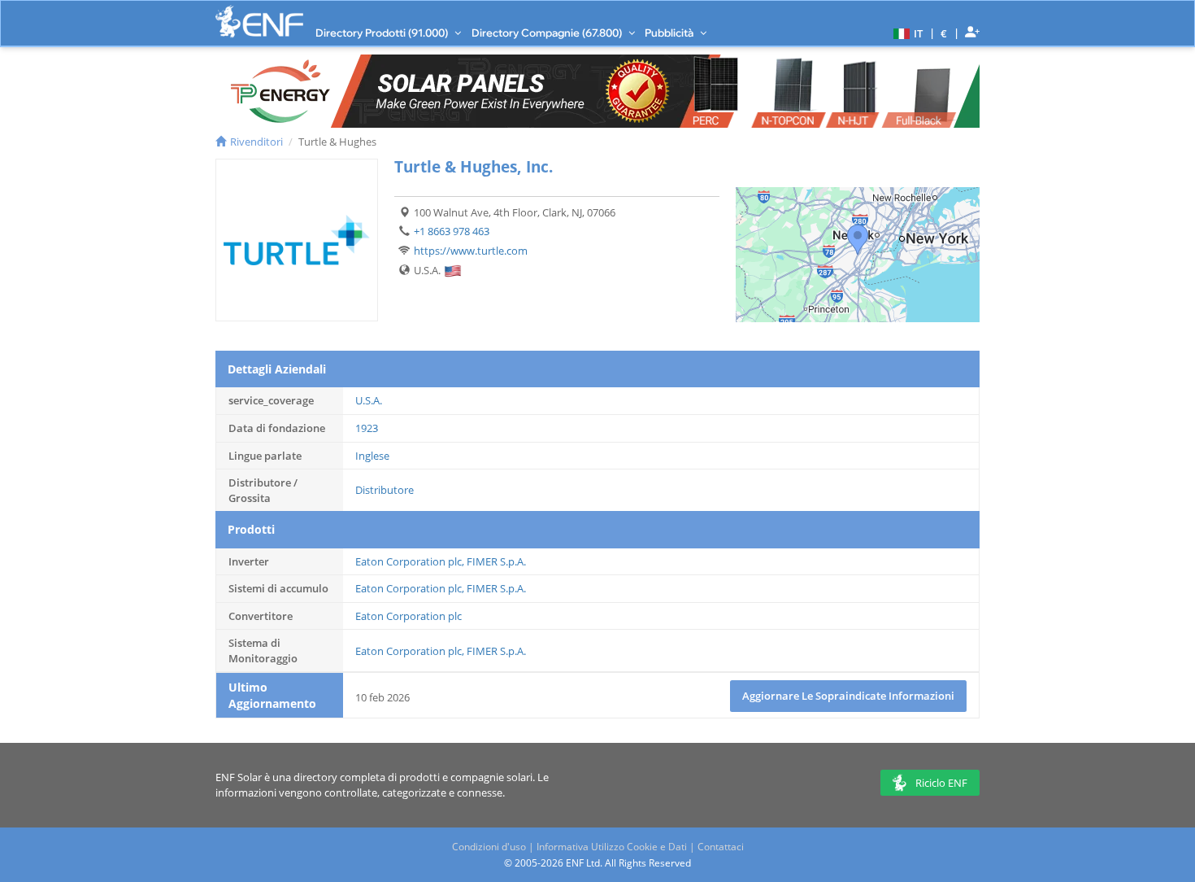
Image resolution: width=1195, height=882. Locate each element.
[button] (906, 32)
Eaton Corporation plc (408, 561)
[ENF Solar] (259, 21)
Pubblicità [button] (670, 32)
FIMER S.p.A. (496, 561)
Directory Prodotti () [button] (382, 32)
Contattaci (720, 847)
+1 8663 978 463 (451, 231)
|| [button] (944, 33)
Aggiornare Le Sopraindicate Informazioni (848, 695)
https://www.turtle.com (471, 250)
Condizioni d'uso (489, 847)
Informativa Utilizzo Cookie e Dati (612, 847)
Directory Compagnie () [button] (547, 32)
